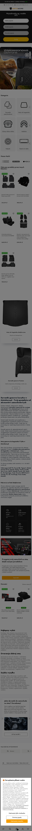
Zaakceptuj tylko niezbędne (17, 813)
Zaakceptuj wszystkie (17, 821)
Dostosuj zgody (16, 817)
